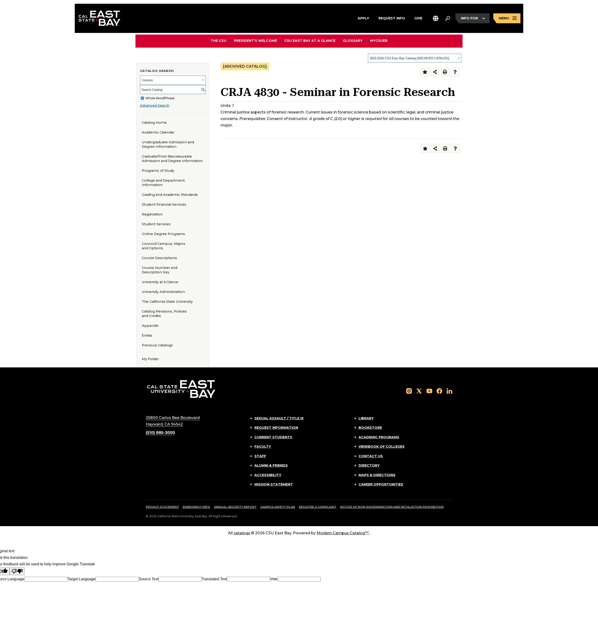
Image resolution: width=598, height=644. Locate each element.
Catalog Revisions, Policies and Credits (164, 313)
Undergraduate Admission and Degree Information (168, 144)
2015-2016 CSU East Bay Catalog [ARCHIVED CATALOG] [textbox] (409, 58)
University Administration (163, 292)
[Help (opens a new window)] (455, 72)
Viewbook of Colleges (382, 446)
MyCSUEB (379, 40)
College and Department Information (163, 182)
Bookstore (370, 428)
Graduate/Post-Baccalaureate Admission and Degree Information (172, 158)
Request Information (276, 428)
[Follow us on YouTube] (429, 391)
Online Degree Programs (163, 234)
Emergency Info (196, 507)
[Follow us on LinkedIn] (449, 391)
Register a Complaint (317, 507)
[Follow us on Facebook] (439, 391)
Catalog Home (154, 122)
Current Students (273, 437)
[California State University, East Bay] (181, 389)
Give (418, 18)
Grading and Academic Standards (170, 195)
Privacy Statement (162, 507)
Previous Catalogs (157, 345)
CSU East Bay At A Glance (309, 41)
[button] (436, 18)
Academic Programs (379, 437)
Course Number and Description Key (159, 270)
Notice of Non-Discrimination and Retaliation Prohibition (392, 507)
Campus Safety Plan (277, 507)
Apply (363, 18)
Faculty (262, 446)
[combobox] (414, 58)
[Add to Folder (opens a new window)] (425, 72)
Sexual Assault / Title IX (279, 418)
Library (366, 418)
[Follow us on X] (419, 391)
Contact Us (371, 456)
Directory (369, 465)
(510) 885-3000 (160, 432)
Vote (274, 579)
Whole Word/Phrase (160, 98)
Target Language (82, 579)
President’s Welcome (255, 41)
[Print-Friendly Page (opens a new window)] (445, 72)
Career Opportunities (381, 484)
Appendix (150, 326)
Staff (260, 456)
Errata (147, 335)
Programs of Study (158, 171)
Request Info (391, 18)
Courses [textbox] (147, 80)
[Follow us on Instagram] (409, 391)
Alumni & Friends (271, 465)
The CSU (218, 41)
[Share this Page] (435, 72)
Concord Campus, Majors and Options (163, 246)
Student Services (156, 224)
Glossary (353, 41)
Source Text (148, 579)
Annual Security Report (235, 507)
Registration (152, 214)
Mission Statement (273, 484)
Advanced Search (154, 105)
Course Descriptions (159, 258)
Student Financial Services (164, 204)
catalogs (242, 533)
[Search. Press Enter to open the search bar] (447, 18)
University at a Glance (160, 282)
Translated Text (214, 579)
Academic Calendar (158, 132)
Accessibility (267, 475)
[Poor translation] (17, 571)
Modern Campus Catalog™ (343, 533)
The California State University (167, 301)
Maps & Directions (377, 475)
